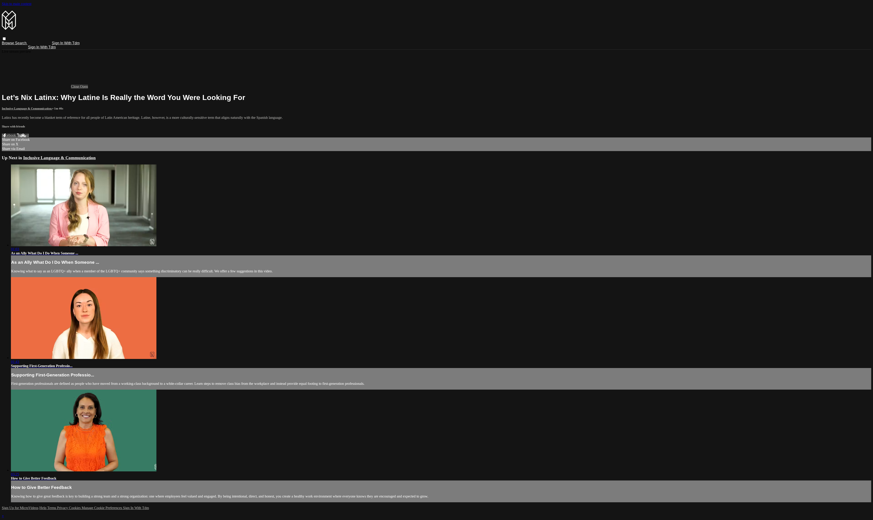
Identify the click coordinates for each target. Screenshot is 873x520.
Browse (8, 43)
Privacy (63, 508)
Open (84, 86)
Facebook (9, 135)
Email (24, 135)
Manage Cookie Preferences (102, 508)
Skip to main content (16, 4)
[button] (4, 38)
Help (43, 508)
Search (21, 43)
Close (75, 86)
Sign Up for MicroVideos (20, 508)
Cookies (75, 508)
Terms (52, 508)
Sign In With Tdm (66, 43)
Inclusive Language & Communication (27, 108)
